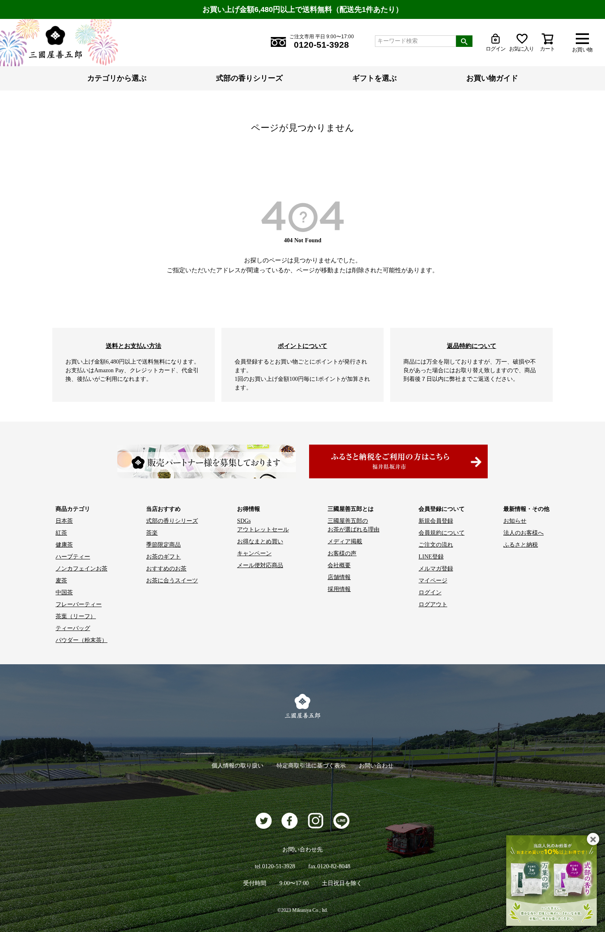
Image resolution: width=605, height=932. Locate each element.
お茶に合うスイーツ (172, 580)
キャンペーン (254, 553)
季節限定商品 (163, 545)
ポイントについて (302, 345)
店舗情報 (339, 577)
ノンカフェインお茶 (81, 569)
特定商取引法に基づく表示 (311, 766)
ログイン (430, 592)
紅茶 (61, 533)
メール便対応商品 (260, 565)
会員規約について (442, 533)
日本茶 (64, 521)
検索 (464, 41)
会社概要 (339, 565)
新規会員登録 (436, 521)
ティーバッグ (73, 628)
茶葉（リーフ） (76, 616)
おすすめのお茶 (166, 569)
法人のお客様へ (523, 533)
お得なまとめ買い (260, 541)
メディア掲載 (345, 541)
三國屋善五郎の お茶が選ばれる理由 (353, 525)
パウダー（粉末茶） (81, 640)
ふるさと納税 (520, 545)
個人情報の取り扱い (237, 766)
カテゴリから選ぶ (117, 78)
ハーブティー (73, 557)
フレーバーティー (79, 604)
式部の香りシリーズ (249, 78)
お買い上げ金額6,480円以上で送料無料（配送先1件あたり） (302, 9)
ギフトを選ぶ (374, 78)
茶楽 (152, 533)
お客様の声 (342, 553)
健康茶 (64, 545)
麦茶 (61, 580)
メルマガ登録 (436, 569)
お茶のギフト (163, 557)
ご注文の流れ (436, 545)
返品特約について (471, 345)
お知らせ (514, 521)
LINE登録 (431, 557)
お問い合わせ (376, 766)
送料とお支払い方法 (133, 345)
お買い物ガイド (492, 78)
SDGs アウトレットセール (263, 525)
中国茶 (64, 592)
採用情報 (339, 589)
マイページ (433, 580)
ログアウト (433, 604)
